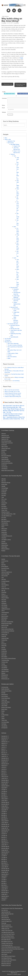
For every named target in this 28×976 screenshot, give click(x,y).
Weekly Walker (4, 547)
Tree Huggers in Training (6, 539)
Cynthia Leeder (4, 489)
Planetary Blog (4, 640)
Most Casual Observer (5, 521)
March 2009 (3, 796)
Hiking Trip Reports (5, 597)
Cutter (2, 577)
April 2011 (3, 750)
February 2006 (4, 864)
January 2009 (3, 800)
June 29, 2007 (10, 22)
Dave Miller (3, 495)
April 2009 (3, 795)
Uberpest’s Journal (5, 671)
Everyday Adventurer (5, 581)
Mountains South (14, 307)
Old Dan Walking (4, 457)
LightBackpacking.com (5, 608)
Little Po (3, 610)
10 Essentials (7, 340)
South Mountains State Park (16, 320)
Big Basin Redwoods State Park (7, 913)
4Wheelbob (3, 478)
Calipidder (3, 486)
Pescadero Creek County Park (7, 943)
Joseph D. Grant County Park (6, 930)
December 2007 (4, 824)
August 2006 (3, 853)
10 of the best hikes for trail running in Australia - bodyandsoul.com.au (12, 414)
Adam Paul (3, 480)
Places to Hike (8, 139)
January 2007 (3, 844)
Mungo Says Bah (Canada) (6, 623)
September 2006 (4, 852)
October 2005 (3, 872)
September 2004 (4, 896)
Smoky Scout (4, 464)
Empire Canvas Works (5, 698)
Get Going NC (4, 444)
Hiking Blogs (3, 592)
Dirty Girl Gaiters (4, 696)
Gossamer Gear (4, 703)
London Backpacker (5, 612)
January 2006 (3, 866)
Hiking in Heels (4, 510)
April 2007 (3, 839)
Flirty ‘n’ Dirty (4, 499)
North (15, 226)
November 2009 (4, 782)
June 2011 (3, 747)
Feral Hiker (3, 583)
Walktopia (3, 673)
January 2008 (3, 822)
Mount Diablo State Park (6, 939)
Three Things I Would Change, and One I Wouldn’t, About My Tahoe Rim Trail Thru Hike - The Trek (14, 410)
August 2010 (3, 765)
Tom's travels (5, 16)
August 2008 (3, 809)
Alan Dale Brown (8, 370)
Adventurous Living (5, 435)
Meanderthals (4, 450)
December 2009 (4, 780)
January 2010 (3, 778)
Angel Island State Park (5, 912)
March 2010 (3, 774)
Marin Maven (3, 519)
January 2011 (3, 756)
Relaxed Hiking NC (5, 459)
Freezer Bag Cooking (5, 701)
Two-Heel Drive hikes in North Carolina (8, 959)
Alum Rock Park (4, 910)
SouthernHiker (4, 532)
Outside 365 (3, 636)
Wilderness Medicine (5, 548)
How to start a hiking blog (13, 343)
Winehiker (3, 550)
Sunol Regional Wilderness (6, 958)
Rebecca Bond (4, 528)
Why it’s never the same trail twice (12, 390)
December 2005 (4, 868)
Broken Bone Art (4, 694)
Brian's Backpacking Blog (6, 441)
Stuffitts (2, 716)
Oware (2, 713)
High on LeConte (4, 446)
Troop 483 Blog (4, 667)
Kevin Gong (3, 517)
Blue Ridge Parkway (15, 144)
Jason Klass (3, 601)
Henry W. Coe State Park (6, 924)
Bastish (2, 562)
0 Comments (16, 22)
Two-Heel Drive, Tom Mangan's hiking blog (17, 971)
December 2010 (4, 758)
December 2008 (4, 802)
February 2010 (4, 776)
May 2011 (3, 749)
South (15, 258)
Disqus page (3, 923)
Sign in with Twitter (9, 93)
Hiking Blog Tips (8, 341)
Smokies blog (4, 651)
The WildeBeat (4, 534)
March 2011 (3, 752)
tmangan (4, 22)
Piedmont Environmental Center (18, 206)
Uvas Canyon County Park (6, 961)
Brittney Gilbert (4, 484)
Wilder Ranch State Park (6, 963)
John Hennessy (4, 605)
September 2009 (4, 785)
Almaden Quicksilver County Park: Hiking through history (12, 908)
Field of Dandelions (5, 584)
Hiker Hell (3, 590)
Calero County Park (5, 917)
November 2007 (4, 826)
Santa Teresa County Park (6, 952)
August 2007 (3, 831)
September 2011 (4, 741)
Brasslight (3, 692)
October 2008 (3, 806)
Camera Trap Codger (5, 573)
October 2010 (3, 761)
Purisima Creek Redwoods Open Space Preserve (10, 947)
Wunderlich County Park (6, 965)
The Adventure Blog (5, 660)
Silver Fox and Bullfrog (5, 461)
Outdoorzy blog (4, 634)
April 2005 (3, 883)
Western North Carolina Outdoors (7, 470)
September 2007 (4, 829)
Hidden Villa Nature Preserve (6, 926)
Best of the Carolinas (12, 356)
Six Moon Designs (4, 714)
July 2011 (3, 745)
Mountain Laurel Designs (6, 707)
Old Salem (17, 198)
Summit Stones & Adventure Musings (8, 658)
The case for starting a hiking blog (15, 345)
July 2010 (3, 767)
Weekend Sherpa (4, 545)
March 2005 (3, 885)
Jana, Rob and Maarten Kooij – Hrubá (8, 513)
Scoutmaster (3, 643)
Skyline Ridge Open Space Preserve (8, 956)
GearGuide (3, 504)
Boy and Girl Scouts (5, 568)
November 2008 (4, 804)
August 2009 (3, 787)
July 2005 (3, 877)
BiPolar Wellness (4, 566)
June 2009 (3, 791)
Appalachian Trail (11, 141)
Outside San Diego (5, 638)
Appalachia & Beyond (5, 437)
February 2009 (4, 798)
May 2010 (3, 771)
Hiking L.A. (3, 594)
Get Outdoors (3, 506)
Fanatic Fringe (4, 700)
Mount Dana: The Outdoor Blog (7, 621)
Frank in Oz (3, 586)
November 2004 (4, 892)
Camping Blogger (4, 488)
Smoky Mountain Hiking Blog (6, 463)
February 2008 (4, 820)
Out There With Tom (5, 632)
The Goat (3, 664)
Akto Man (3, 559)
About (6, 138)
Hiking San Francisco (5, 512)
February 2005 (4, 886)
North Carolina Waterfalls (6, 455)
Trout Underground (4, 669)
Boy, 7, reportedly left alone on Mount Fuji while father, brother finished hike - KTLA (13, 418)
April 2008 (3, 817)
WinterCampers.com (5, 678)
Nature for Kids (4, 627)
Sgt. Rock (3, 647)
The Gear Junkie (4, 662)
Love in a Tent (4, 614)
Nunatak (3, 711)
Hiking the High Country (5, 448)
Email (3, 107)
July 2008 (3, 811)
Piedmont (13, 154)
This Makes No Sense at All (6, 535)
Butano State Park (4, 915)
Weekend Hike (4, 543)
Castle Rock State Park (5, 919)
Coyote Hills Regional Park (6, 921)
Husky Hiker (3, 599)
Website (4, 112)
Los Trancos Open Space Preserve (8, 934)
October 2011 (3, 739)
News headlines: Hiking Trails (13, 402)
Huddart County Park (5, 928)
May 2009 (3, 793)
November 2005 (4, 870)
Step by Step (3, 654)
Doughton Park (17, 146)
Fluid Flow (3, 500)
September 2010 (4, 763)
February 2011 (4, 754)
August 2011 (3, 743)
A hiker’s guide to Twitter (13, 353)
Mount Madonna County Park (6, 941)
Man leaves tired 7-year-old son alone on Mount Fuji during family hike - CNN (13, 406)
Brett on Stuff (3, 570)
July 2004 (3, 899)
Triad (15, 156)
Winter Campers (4, 676)
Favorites (9, 355)
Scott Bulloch (3, 530)
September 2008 (4, 807)
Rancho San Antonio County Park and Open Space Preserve (12, 948)
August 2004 (3, 898)
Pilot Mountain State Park (18, 246)
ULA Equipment (4, 727)
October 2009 (3, 784)
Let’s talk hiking (16, 380)
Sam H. (2, 641)
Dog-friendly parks (14, 337)
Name (3, 105)
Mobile (9, 358)
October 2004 (3, 894)
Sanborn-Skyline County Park (7, 950)
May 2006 (3, 859)
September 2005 (4, 874)
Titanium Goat (4, 720)
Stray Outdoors (4, 656)
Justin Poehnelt (4, 607)
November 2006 (4, 848)
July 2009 (3, 789)
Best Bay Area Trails (15, 328)
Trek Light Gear (4, 725)
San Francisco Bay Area (13, 323)
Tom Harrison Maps (5, 722)
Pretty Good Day (4, 523)
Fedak (21, 58)
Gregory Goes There (5, 588)
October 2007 (3, 828)
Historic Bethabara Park (18, 192)
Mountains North (14, 287)
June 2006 (3, 857)
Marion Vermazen (4, 616)
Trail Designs (3, 724)
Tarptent (2, 718)
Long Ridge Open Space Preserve (7, 932)
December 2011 (4, 736)
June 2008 (3, 813)
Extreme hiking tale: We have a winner (13, 393)
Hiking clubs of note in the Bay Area (20, 84)
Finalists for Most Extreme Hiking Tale (13, 396)
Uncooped (3, 541)
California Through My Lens (6, 572)
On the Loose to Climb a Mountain (7, 630)
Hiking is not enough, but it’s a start (12, 391)
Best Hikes (3, 564)
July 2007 (3, 833)
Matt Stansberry (4, 618)
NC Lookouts (3, 453)
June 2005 (3, 879)
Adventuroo (3, 433)
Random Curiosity (4, 524)
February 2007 (4, 842)
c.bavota (19, 974)
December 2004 (4, 890)
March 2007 (3, 841)
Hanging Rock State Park (18, 238)
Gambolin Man (4, 502)
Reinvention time (7, 84)
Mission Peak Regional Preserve (7, 936)
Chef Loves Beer (4, 575)
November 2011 (4, 738)
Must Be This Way (4, 625)
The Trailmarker (4, 466)
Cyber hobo (3, 579)
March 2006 (3, 863)
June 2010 (3, 769)
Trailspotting (3, 537)
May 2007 (3, 837)
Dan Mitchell (3, 491)
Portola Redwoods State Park (6, 945)
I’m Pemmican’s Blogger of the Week (12, 395)
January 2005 (3, 888)
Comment (4, 98)
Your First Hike (8, 338)
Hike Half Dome (4, 508)
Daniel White (3, 493)
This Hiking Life (4, 468)
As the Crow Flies (4, 561)
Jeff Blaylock (3, 603)
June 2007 (3, 835)
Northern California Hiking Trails (7, 629)
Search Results (4, 954)
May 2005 (3, 881)
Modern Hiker (4, 619)
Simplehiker (3, 649)
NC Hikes (3, 452)
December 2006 (4, 846)
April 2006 (3, 861)
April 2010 (3, 772)
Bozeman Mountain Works (6, 690)
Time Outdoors (4, 665)
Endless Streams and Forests (7, 442)
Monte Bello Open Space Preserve (7, 937)
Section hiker (3, 645)
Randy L (3, 526)
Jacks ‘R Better (4, 705)
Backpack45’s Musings (5, 482)
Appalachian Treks (4, 439)
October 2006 (3, 850)
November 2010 (4, 760)
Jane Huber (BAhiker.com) (6, 515)
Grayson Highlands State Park (17, 304)
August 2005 (3, 876)
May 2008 (3, 815)
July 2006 (3, 855)
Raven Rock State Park (18, 283)
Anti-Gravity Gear (4, 687)
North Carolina (11, 142)
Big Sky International (5, 689)
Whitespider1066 (4, 675)
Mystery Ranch (4, 709)
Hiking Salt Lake (4, 595)
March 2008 (3, 818)
